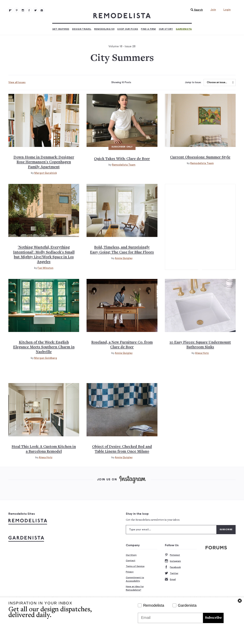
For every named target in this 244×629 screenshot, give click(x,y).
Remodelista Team (123, 164)
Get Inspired (60, 29)
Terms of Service (135, 566)
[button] (196, 10)
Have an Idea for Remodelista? (135, 588)
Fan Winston (45, 268)
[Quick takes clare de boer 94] (122, 120)
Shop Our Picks (127, 29)
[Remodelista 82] (29, 10)
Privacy (130, 572)
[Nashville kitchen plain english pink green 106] (43, 305)
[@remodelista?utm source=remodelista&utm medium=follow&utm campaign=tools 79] (10, 10)
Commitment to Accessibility (135, 579)
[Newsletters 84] (41, 10)
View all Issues (17, 82)
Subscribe (213, 618)
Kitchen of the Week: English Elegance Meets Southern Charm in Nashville (44, 347)
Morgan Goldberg (45, 358)
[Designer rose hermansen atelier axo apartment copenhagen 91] (43, 120)
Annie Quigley (123, 258)
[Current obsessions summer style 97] (200, 120)
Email (173, 579)
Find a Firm (148, 29)
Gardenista (184, 29)
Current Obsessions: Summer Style (200, 157)
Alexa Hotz (202, 353)
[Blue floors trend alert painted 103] (122, 210)
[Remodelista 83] (35, 10)
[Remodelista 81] (23, 10)
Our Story (166, 29)
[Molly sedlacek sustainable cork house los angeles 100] (43, 210)
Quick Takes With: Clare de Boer (122, 159)
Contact (130, 560)
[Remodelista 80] (16, 10)
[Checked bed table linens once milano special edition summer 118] (122, 409)
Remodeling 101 (104, 29)
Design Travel (81, 29)
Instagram (175, 561)
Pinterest (175, 555)
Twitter (174, 573)
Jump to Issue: (193, 82)
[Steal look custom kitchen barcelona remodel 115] (43, 409)
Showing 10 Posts (121, 82)
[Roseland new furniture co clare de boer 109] (122, 305)
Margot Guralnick (45, 173)
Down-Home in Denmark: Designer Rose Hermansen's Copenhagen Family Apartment (44, 162)
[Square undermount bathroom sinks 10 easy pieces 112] (200, 305)
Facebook (175, 567)
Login (227, 9)
